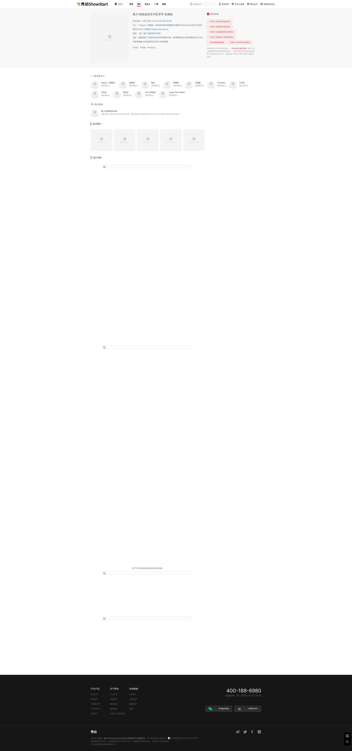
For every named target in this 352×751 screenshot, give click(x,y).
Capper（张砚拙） (147, 25)
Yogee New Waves (160, 29)
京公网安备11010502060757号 (185, 738)
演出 (139, 4)
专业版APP (95, 704)
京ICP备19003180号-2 (156, 738)
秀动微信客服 (223, 708)
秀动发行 (94, 713)
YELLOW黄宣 (145, 29)
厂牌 (156, 4)
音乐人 (148, 4)
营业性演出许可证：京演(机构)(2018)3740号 (110, 741)
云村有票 (133, 699)
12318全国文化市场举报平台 (103, 744)
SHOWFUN (96, 708)
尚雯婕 (177, 25)
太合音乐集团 (96, 738)
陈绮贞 (136, 29)
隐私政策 (114, 708)
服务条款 (114, 704)
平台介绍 (114, 694)
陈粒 (165, 25)
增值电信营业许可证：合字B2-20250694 (151, 741)
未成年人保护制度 (117, 713)
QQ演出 (132, 694)
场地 (164, 4)
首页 (131, 4)
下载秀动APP (252, 708)
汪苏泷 (199, 25)
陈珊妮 (170, 25)
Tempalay (184, 25)
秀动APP (94, 699)
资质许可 (114, 699)
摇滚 (144, 47)
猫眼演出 (133, 704)
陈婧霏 (159, 25)
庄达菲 (192, 25)
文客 (131, 708)
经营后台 (94, 694)
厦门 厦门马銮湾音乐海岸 (150, 33)
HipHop (152, 47)
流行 (136, 47)
